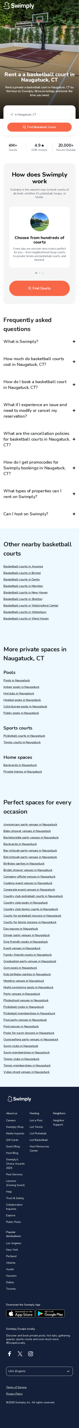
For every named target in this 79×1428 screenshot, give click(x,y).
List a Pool (36, 1120)
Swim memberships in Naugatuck (26, 1052)
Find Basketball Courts (41, 127)
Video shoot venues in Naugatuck (26, 1072)
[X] (20, 1353)
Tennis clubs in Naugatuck (21, 1059)
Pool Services (14, 1174)
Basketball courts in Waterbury (24, 612)
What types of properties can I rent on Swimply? (32, 494)
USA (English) (16, 1371)
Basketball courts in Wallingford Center (30, 605)
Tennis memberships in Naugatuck (27, 1065)
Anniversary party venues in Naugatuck (30, 824)
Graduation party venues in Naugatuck (29, 961)
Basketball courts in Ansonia (23, 566)
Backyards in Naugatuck (20, 765)
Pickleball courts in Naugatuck (24, 736)
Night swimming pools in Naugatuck (28, 987)
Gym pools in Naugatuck (20, 968)
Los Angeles (13, 1243)
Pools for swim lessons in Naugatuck (28, 1033)
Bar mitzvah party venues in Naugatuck (30, 850)
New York (12, 1250)
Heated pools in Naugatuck (22, 700)
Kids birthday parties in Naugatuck (27, 974)
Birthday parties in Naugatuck (23, 864)
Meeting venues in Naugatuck (23, 981)
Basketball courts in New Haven (25, 592)
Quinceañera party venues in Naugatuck (30, 1039)
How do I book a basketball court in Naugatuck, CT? (35, 384)
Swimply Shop (15, 1127)
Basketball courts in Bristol (22, 573)
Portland (11, 1256)
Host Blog (12, 1153)
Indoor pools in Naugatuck (21, 687)
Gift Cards (12, 1140)
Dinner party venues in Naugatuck (26, 935)
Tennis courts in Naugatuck (22, 742)
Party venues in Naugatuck (21, 994)
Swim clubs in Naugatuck (20, 1046)
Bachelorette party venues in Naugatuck (31, 837)
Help (9, 1192)
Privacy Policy (14, 1394)
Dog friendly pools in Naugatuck (25, 942)
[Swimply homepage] (39, 6)
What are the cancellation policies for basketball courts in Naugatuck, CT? (36, 439)
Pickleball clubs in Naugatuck (23, 1007)
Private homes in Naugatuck (22, 772)
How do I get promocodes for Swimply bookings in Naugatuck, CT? (34, 468)
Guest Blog (13, 1146)
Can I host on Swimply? (25, 514)
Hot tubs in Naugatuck (18, 693)
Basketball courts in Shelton (22, 599)
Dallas (10, 1282)
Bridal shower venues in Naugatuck (27, 870)
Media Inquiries (15, 1133)
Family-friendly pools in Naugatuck (27, 955)
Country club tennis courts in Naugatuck (30, 909)
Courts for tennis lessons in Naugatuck (29, 922)
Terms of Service (16, 1387)
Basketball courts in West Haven (26, 618)
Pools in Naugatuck (16, 680)
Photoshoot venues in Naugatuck (26, 1000)
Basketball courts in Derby (21, 579)
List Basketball (39, 1140)
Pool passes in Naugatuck (21, 1026)
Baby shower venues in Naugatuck (27, 831)
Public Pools (13, 1222)
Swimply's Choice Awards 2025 (15, 1164)
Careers (11, 1120)
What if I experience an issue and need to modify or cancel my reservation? (35, 410)
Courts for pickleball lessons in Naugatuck (32, 916)
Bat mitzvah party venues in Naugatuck (30, 857)
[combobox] (39, 114)
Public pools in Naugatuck (21, 713)
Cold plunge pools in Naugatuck (25, 706)
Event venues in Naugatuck (21, 948)
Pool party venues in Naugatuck (25, 1020)
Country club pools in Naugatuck (25, 903)
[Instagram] (30, 1353)
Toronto (11, 1289)
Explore (10, 1215)
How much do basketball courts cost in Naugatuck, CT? (33, 361)
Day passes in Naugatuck (20, 929)
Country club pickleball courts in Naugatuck (33, 896)
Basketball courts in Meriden (23, 586)
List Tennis (36, 1127)
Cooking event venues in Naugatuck (27, 883)
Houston (11, 1276)
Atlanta (10, 1263)
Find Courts (41, 288)
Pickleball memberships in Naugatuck (29, 1013)
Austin (10, 1269)
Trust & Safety (15, 1198)
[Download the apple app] (20, 1313)
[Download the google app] (50, 1313)
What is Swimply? (20, 341)
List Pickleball (38, 1133)
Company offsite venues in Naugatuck (29, 877)
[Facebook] (9, 1353)
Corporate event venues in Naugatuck (29, 890)
